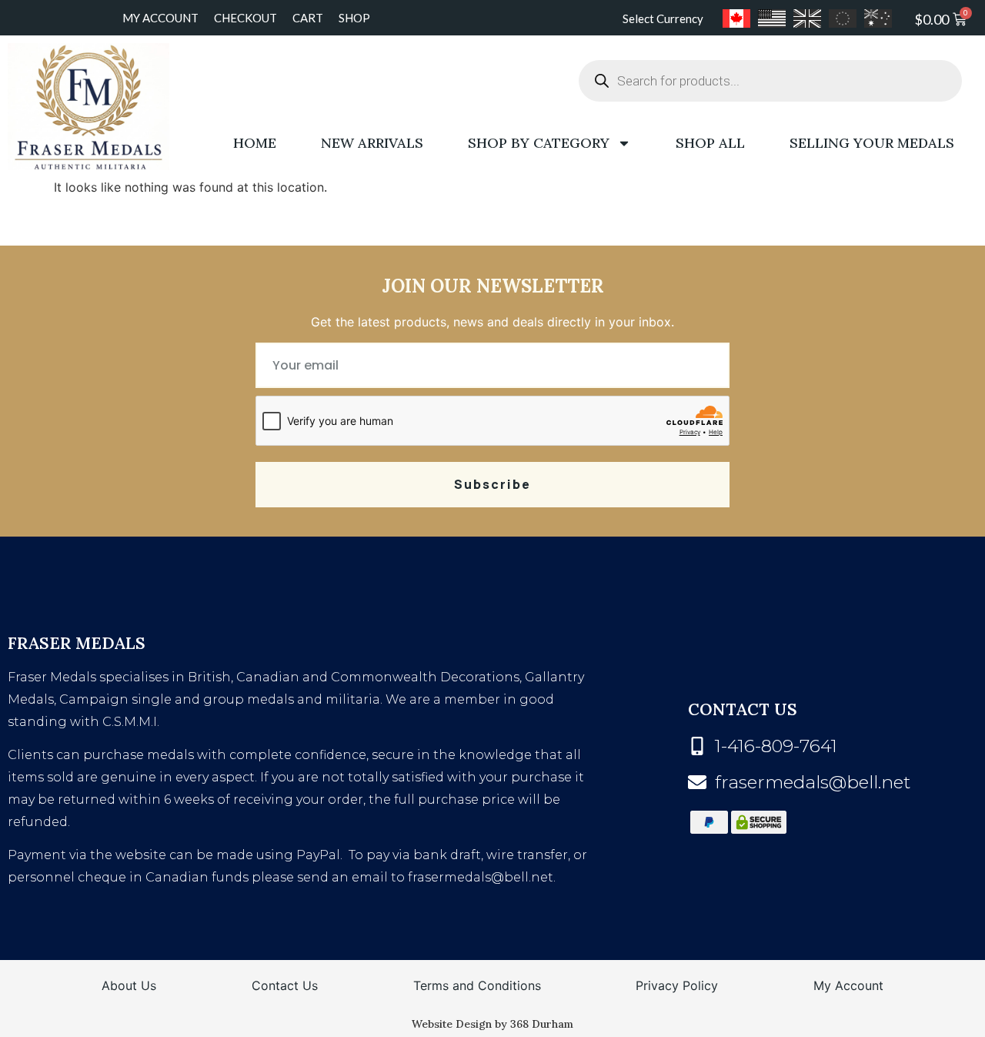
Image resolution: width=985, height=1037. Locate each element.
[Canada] (736, 18)
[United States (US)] (772, 18)
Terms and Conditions (477, 985)
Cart (307, 18)
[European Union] (842, 18)
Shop (354, 18)
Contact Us (285, 985)
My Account (160, 18)
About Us (129, 985)
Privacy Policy (677, 985)
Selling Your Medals (872, 143)
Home (254, 143)
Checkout (245, 18)
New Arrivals (372, 143)
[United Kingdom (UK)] (807, 18)
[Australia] (878, 18)
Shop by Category (538, 143)
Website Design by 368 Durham (492, 1024)
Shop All (710, 143)
